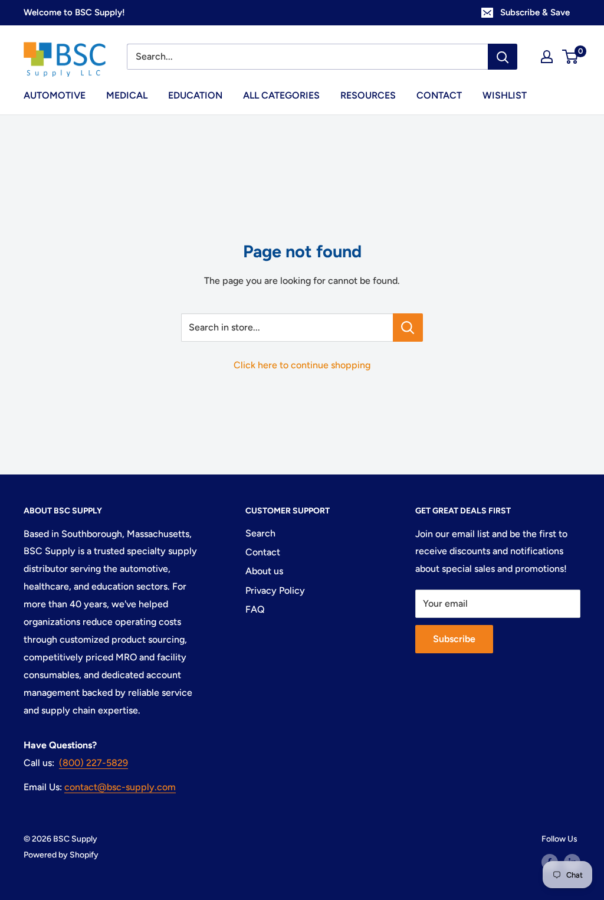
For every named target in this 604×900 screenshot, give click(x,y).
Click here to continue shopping (302, 365)
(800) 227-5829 (93, 762)
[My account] (547, 56)
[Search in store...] (408, 327)
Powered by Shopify (61, 855)
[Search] (502, 57)
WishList (504, 95)
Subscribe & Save (535, 12)
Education (195, 95)
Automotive (55, 95)
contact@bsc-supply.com (120, 787)
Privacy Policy (275, 590)
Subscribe (454, 638)
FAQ (255, 609)
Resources (368, 95)
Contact (439, 95)
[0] (570, 57)
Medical (126, 95)
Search (260, 533)
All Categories (281, 95)
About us (264, 571)
